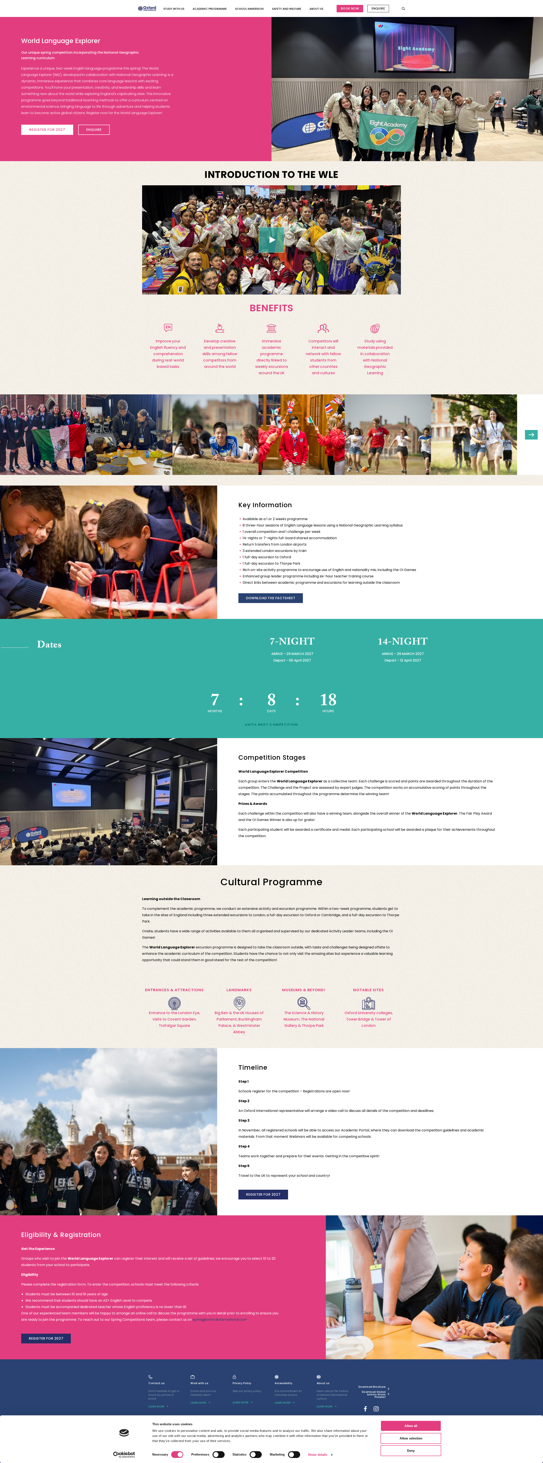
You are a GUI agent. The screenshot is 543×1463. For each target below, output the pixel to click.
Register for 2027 (47, 129)
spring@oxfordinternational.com (220, 1319)
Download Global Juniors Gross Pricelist (374, 1394)
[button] (531, 435)
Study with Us (173, 9)
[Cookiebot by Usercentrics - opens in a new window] (124, 1455)
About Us (316, 9)
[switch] (219, 1454)
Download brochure (372, 1387)
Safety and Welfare (286, 9)
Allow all (410, 1426)
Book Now (350, 8)
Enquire (378, 8)
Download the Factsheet (270, 598)
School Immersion (249, 9)
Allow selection (411, 1438)
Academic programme (210, 9)
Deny (411, 1450)
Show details (317, 1454)
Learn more (156, 1406)
